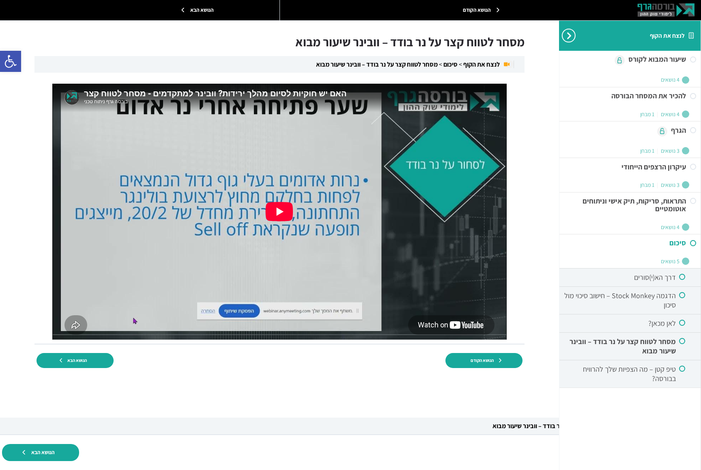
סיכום (450, 64)
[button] (10, 61)
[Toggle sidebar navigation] (565, 35)
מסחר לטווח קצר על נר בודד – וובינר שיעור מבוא (377, 64)
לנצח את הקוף (667, 35)
